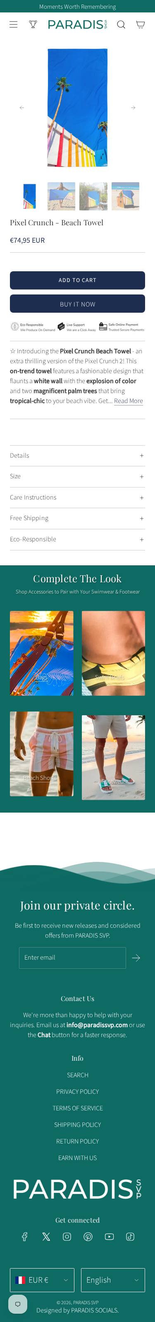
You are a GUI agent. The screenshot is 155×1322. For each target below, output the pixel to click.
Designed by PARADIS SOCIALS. (77, 1310)
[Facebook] (25, 1237)
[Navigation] (13, 24)
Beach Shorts (40, 778)
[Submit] (136, 958)
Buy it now (77, 304)
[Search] (121, 24)
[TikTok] (130, 1237)
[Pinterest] (88, 1237)
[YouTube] (109, 1237)
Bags (42, 677)
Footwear (113, 781)
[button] (22, 107)
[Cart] (140, 24)
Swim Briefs (109, 677)
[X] (46, 1237)
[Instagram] (67, 1237)
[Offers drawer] (33, 24)
